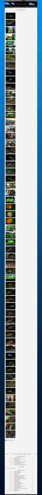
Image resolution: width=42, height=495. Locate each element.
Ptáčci (18, 0)
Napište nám (22, 494)
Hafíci (8, 0)
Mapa (23, 494)
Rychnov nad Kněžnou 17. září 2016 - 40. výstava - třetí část (20, 461)
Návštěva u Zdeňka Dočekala (17, 471)
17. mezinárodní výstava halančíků (17, 463)
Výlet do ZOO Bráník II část (17, 480)
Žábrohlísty (15, 489)
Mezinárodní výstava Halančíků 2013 (18, 457)
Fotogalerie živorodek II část (17, 485)
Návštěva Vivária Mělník (16, 479)
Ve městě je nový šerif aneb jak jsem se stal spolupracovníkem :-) (21, 488)
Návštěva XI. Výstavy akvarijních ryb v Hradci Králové (19, 478)
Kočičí (13, 0)
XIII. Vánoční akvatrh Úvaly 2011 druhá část (18, 483)
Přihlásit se (36, 1)
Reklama (20, 494)
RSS (18, 494)
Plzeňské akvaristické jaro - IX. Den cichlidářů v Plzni (19, 475)
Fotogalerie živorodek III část (17, 484)
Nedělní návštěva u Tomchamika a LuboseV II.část (19, 476)
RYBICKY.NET (6, 1)
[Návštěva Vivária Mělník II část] (10, 47)
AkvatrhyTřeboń (16, 474)
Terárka (34, 0)
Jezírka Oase (26, 493)
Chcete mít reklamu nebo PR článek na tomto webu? (19, 493)
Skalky (29, 0)
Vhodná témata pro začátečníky (17, 487)
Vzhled (24, 494)
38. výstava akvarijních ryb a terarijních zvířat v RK (19, 462)
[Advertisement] (21, 447)
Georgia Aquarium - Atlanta (17, 458)
